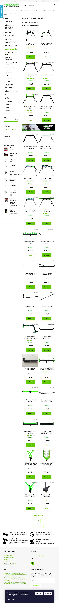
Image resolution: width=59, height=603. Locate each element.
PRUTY (7, 19)
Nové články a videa (9, 557)
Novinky (6, 559)
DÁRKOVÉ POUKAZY (11, 91)
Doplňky (8, 82)
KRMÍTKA (8, 32)
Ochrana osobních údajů (10, 564)
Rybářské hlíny (10, 85)
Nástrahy (8, 76)
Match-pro (9, 73)
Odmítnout (39, 593)
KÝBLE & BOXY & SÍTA (10, 53)
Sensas (8, 70)
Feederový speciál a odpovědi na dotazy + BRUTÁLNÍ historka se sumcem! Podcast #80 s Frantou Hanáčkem (15, 575)
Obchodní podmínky (9, 562)
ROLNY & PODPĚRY (11, 49)
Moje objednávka (8, 566)
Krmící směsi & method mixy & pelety (12, 63)
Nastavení (11, 599)
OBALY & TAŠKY (10, 42)
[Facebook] (32, 563)
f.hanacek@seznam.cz (39, 556)
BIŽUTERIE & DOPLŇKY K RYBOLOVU (9, 27)
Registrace (51, 1)
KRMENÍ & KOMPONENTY (10, 59)
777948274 (37, 559)
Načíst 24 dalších (38, 515)
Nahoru (39, 526)
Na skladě (11, 126)
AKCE (6, 95)
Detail (46, 57)
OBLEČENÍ (8, 88)
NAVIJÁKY (8, 22)
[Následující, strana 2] (38, 521)
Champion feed (10, 67)
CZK (36, 1)
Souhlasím (48, 593)
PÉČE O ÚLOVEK (10, 36)
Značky (7, 98)
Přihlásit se (36, 585)
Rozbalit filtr (10, 129)
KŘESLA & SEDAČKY (11, 46)
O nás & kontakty (7, 1)
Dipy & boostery (10, 79)
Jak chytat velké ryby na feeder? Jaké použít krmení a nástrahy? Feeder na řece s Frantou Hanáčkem (15, 579)
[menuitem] (5, 10)
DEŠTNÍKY (8, 39)
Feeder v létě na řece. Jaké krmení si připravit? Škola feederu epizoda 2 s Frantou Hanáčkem (15, 583)
